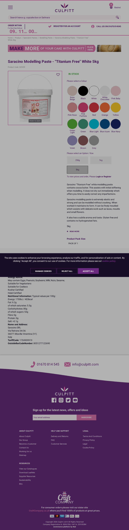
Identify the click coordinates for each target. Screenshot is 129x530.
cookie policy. (109, 261)
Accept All (88, 271)
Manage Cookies (43, 271)
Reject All (67, 271)
